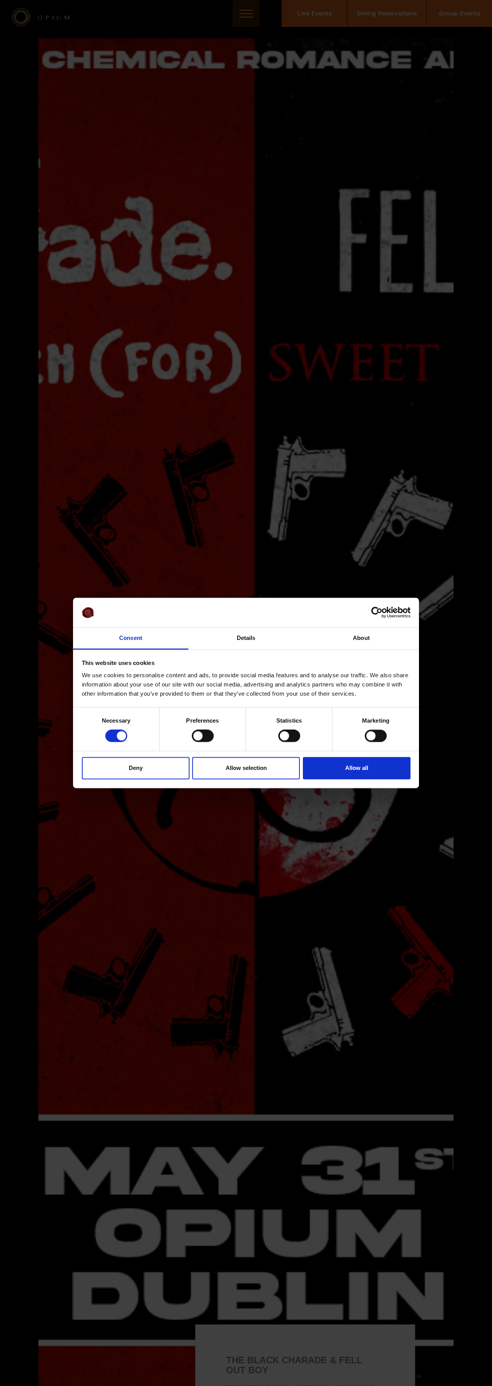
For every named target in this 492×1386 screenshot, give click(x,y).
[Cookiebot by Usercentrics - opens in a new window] (377, 612)
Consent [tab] (130, 638)
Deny (136, 768)
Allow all (356, 768)
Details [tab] (246, 638)
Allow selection (246, 768)
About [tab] (361, 638)
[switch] (203, 736)
